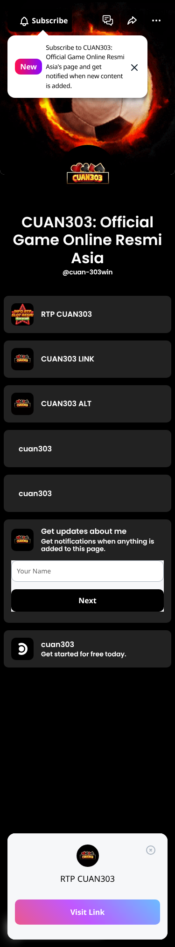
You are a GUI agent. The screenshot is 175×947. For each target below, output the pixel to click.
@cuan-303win (87, 272)
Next (87, 600)
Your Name (34, 571)
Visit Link (87, 912)
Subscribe (49, 20)
